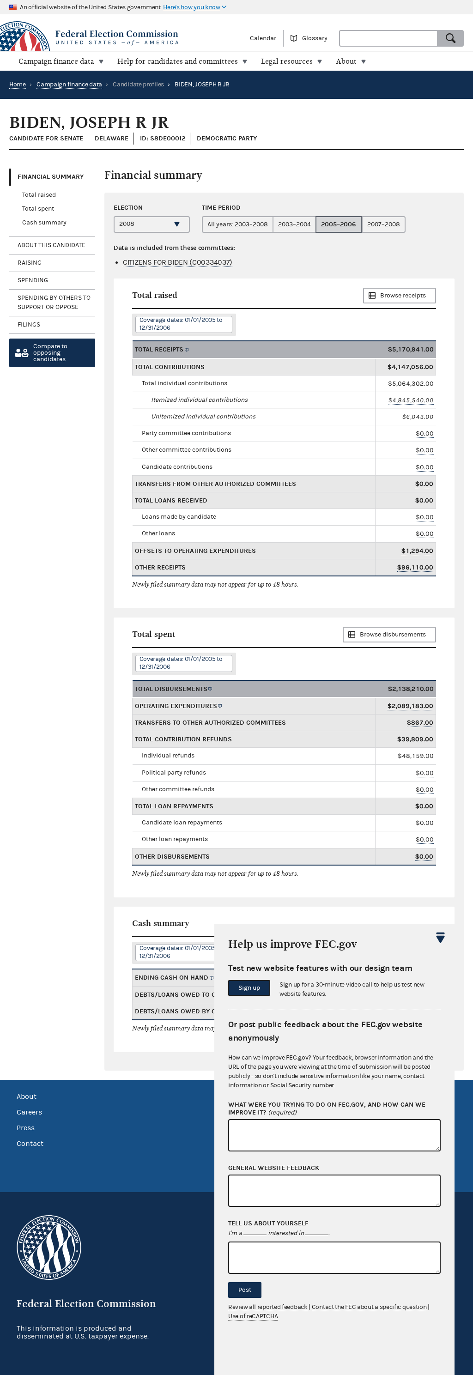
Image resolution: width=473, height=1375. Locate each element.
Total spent (38, 208)
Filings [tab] (29, 324)
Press (26, 1128)
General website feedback (273, 1168)
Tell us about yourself (268, 1223)
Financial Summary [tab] (51, 177)
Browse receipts (403, 295)
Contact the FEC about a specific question (369, 1307)
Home (17, 84)
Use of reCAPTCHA (253, 1316)
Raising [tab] (30, 263)
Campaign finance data (69, 84)
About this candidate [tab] (51, 245)
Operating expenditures (176, 706)
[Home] (118, 38)
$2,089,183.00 (410, 706)
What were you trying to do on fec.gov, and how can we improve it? (326, 1108)
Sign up (249, 988)
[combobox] (388, 38)
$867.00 (420, 723)
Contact (30, 1143)
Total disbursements (171, 689)
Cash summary (44, 222)
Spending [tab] (33, 280)
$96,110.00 (415, 567)
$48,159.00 (416, 756)
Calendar (263, 38)
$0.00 (425, 433)
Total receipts (159, 349)
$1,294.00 (417, 551)
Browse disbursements (393, 634)
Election (128, 208)
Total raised (39, 195)
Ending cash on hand (171, 977)
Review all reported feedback (268, 1307)
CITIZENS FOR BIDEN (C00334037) (177, 262)
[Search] (451, 38)
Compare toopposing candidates (50, 353)
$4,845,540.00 (411, 400)
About (26, 1096)
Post (244, 1290)
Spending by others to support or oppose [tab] (54, 302)
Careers (29, 1112)
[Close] (440, 937)
